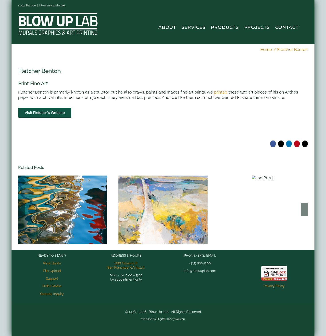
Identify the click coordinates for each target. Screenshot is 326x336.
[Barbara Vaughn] (62, 210)
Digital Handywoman (171, 319)
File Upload (52, 271)
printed (220, 92)
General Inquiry (52, 294)
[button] (306, 27)
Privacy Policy (274, 286)
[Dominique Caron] (163, 210)
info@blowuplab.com (52, 5)
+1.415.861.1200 (27, 5)
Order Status (51, 286)
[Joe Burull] (263, 178)
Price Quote (52, 263)
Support (52, 279)
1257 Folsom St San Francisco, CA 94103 (126, 265)
